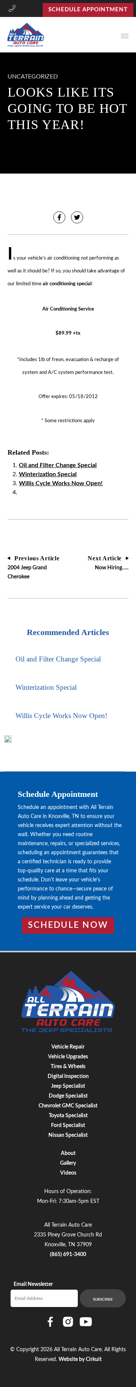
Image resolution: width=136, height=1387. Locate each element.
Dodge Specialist (68, 1096)
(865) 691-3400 (68, 1254)
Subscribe (103, 1299)
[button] (12, 9)
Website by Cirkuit (80, 1359)
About (68, 1153)
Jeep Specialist (68, 1086)
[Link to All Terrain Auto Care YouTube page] (86, 1322)
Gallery (68, 1163)
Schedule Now (68, 925)
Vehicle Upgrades (68, 1056)
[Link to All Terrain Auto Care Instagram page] (68, 1322)
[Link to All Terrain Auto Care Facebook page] (50, 1322)
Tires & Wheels (68, 1066)
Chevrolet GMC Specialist (68, 1106)
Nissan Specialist (68, 1135)
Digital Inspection (68, 1076)
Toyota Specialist (68, 1115)
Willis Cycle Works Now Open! (61, 483)
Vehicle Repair (68, 1047)
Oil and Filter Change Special (58, 465)
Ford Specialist (68, 1125)
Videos (68, 1173)
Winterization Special (48, 474)
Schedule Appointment (88, 9)
